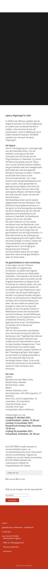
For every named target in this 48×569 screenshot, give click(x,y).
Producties (6, 531)
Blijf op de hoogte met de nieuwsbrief (24, 489)
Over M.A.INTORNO (10, 536)
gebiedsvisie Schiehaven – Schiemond (17, 527)
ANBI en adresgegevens (13, 542)
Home (4, 523)
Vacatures (7, 551)
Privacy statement (11, 547)
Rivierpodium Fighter (12, 538)
